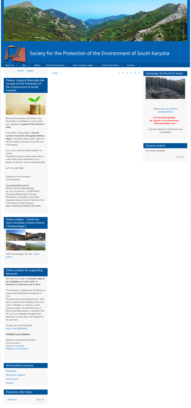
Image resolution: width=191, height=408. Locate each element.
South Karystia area (55, 65)
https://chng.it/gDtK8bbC (16, 328)
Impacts (9, 383)
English (30, 70)
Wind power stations (15, 375)
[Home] (17, 53)
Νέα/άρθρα (11, 371)
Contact (130, 65)
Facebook (20, 346)
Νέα (24, 65)
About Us (9, 65)
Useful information (110, 65)
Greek (21, 70)
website (17, 343)
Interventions (12, 379)
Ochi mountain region (83, 65)
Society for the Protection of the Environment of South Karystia (99, 53)
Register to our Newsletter (17, 349)
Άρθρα (37, 65)
